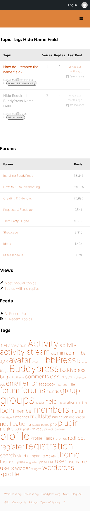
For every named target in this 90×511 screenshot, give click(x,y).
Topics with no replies (22, 288)
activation (17, 345)
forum (10, 390)
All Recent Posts (18, 313)
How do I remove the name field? (20, 69)
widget (22, 468)
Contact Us (19, 502)
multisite (40, 416)
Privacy (33, 502)
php (53, 424)
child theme (16, 377)
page (36, 424)
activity (68, 345)
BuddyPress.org (7, 18)
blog (82, 361)
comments (37, 376)
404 (3, 345)
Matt (66, 494)
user (60, 461)
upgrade (31, 462)
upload (42, 462)
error (30, 383)
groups (17, 399)
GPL (6, 502)
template (49, 456)
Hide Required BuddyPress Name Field (18, 100)
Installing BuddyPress (18, 175)
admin (58, 353)
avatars (38, 361)
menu (76, 411)
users (7, 468)
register (12, 446)
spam (37, 456)
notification (77, 417)
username (77, 461)
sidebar (24, 455)
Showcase (10, 232)
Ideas (7, 243)
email (13, 383)
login (7, 410)
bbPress (60, 360)
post (18, 429)
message (6, 417)
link (78, 402)
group (70, 390)
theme (68, 454)
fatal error (62, 384)
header (39, 402)
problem (60, 429)
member (24, 411)
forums (33, 390)
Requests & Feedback (18, 209)
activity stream (25, 351)
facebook (47, 384)
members (51, 410)
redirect (76, 438)
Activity (43, 343)
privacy (37, 429)
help (51, 401)
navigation (60, 417)
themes (7, 461)
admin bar (77, 353)
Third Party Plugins (16, 221)
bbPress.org (31, 494)
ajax (4, 361)
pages (45, 424)
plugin (68, 422)
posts (27, 429)
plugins (6, 428)
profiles (61, 438)
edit (2, 384)
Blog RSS (76, 494)
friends (52, 391)
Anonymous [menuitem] (84, 5)
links (84, 402)
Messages (21, 417)
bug (4, 376)
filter (72, 384)
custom (68, 376)
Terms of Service (50, 502)
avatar (20, 360)
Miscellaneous (15, 117)
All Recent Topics (18, 319)
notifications (15, 423)
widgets (36, 469)
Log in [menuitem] (72, 5)
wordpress (58, 467)
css (54, 376)
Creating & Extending (18, 198)
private (49, 429)
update (20, 462)
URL (51, 462)
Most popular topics (20, 283)
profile (14, 436)
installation (66, 402)
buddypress (72, 370)
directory (81, 377)
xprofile (9, 473)
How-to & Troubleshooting (21, 83)
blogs (4, 371)
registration (49, 445)
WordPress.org (13, 494)
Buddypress (34, 368)
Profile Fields (42, 438)
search (8, 455)
